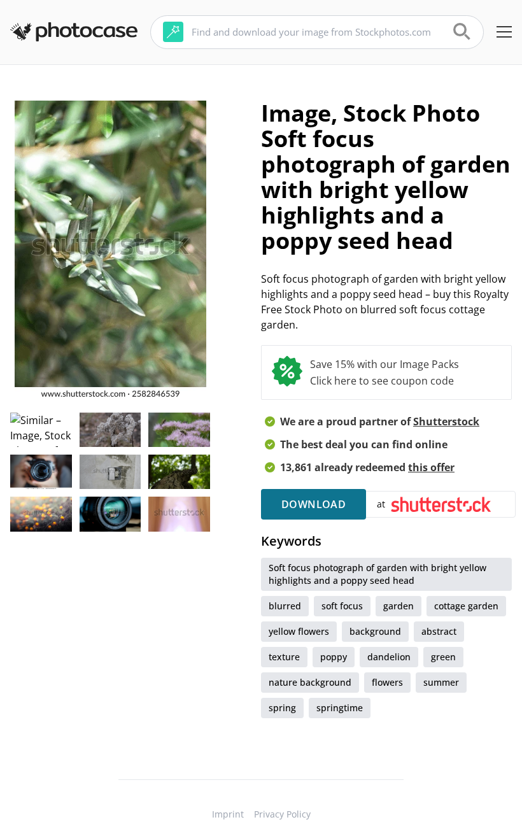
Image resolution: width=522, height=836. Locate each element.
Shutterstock (446, 421)
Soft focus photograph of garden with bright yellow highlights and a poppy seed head (377, 574)
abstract (438, 631)
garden (398, 606)
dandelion (389, 657)
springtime (339, 708)
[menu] (504, 32)
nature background (310, 682)
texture (284, 657)
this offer (431, 467)
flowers (387, 682)
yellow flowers (299, 631)
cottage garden (466, 606)
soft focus (342, 606)
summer (441, 682)
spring (282, 708)
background (375, 631)
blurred (285, 606)
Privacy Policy (282, 814)
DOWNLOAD (313, 504)
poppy (333, 657)
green (443, 657)
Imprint (228, 814)
